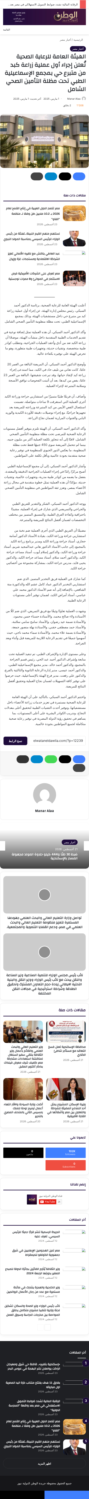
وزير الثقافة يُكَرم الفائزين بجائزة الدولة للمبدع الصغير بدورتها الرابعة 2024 (32, 1271)
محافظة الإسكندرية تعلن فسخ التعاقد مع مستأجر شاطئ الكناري (67, 1051)
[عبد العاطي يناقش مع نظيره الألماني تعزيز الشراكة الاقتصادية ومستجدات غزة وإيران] (74, 258)
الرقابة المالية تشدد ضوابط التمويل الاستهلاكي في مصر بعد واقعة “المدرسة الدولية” (34, 1406)
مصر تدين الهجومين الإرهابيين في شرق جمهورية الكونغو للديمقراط (36, 1253)
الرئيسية (78, 39)
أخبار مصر (65, 39)
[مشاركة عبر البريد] (23, 759)
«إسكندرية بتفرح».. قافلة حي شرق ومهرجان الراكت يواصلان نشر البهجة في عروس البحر (33, 1367)
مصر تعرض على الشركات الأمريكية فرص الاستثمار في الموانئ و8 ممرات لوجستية (34, 276)
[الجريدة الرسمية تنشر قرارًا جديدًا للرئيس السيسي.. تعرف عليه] (74, 1237)
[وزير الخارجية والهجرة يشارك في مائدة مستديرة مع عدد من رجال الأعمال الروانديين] (74, 1293)
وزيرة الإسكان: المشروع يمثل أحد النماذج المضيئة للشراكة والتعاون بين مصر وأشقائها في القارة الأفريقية (66, 1110)
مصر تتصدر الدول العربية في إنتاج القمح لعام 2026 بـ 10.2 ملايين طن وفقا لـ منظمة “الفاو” (33, 214)
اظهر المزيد (44, 1463)
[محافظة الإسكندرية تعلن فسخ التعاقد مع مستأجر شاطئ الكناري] (66, 1032)
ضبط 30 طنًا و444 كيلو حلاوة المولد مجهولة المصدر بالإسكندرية (45, 856)
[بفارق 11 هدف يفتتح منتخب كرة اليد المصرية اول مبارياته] (74, 1388)
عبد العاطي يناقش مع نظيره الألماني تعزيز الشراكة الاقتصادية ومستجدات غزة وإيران (34, 256)
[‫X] (65, 176)
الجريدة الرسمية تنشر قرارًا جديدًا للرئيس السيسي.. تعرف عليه (36, 1234)
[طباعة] (37, 176)
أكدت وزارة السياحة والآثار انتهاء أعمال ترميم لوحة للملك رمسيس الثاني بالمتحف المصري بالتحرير (23, 1110)
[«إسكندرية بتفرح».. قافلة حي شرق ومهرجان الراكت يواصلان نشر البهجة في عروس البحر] (74, 1370)
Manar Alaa (74, 98)
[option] (44, 846)
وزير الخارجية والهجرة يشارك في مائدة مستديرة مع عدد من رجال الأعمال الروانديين (33, 1290)
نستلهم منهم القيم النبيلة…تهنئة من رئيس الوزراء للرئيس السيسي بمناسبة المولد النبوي (32, 236)
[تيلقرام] (51, 176)
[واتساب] (51, 759)
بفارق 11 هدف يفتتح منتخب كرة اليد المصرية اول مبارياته (33, 1385)
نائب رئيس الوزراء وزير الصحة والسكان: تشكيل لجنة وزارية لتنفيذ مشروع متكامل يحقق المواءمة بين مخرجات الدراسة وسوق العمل (32, 1310)
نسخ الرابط (15, 741)
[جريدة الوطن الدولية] (44, 17)
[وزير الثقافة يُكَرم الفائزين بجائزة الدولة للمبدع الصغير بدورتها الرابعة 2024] (74, 1274)
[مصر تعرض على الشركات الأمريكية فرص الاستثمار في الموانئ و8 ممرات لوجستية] (74, 278)
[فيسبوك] (79, 176)
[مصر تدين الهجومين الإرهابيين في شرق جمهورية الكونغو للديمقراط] (74, 1256)
